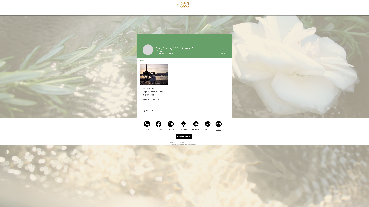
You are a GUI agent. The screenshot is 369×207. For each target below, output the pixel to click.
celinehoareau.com (193, 142)
